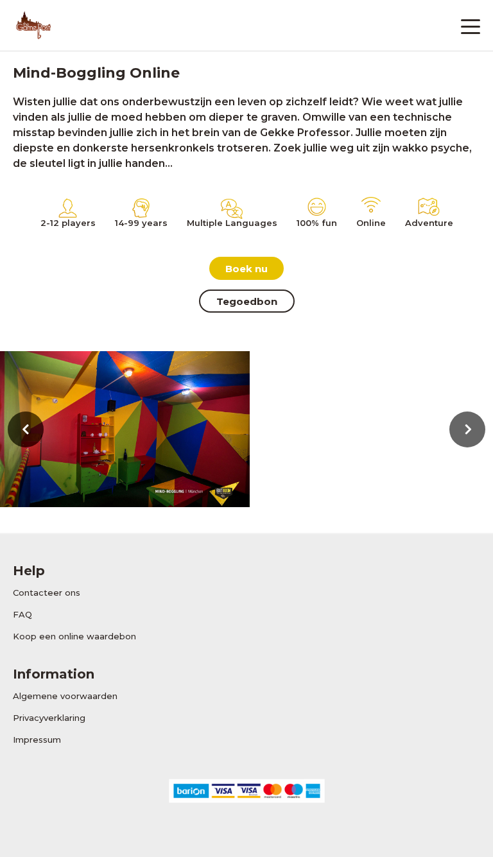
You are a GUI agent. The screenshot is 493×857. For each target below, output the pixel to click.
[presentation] (26, 429)
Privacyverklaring (49, 718)
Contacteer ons (46, 592)
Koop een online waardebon (74, 636)
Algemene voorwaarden (65, 696)
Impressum (37, 739)
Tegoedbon (246, 301)
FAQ (22, 614)
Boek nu (246, 269)
